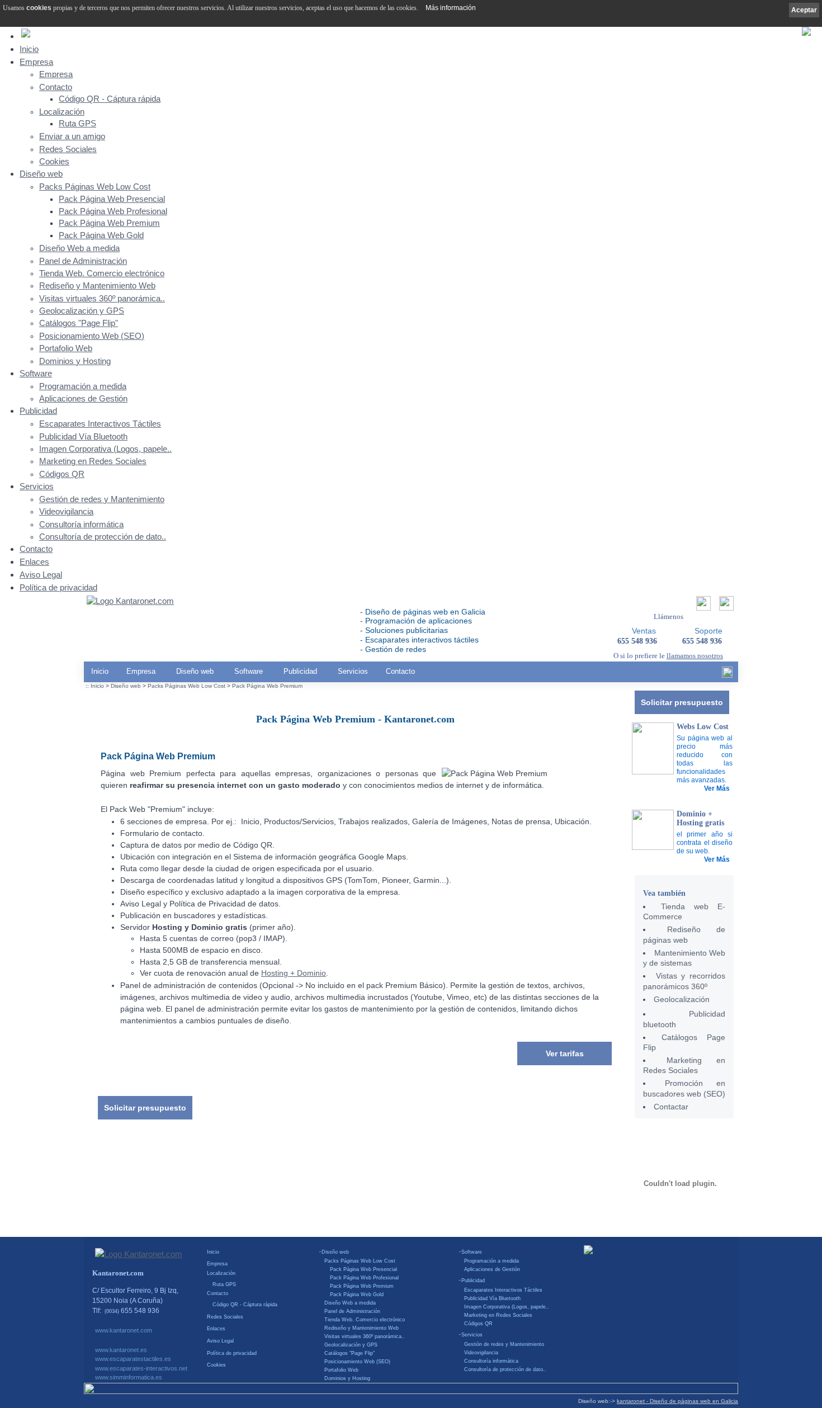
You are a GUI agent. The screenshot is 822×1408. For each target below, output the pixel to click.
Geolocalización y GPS (81, 310)
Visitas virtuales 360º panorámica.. (102, 298)
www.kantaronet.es (121, 1349)
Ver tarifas (565, 1053)
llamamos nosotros (695, 655)
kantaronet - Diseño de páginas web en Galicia (677, 1401)
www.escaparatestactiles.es (133, 1358)
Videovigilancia (66, 511)
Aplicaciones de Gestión (83, 398)
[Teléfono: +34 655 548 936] (725, 606)
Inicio (29, 49)
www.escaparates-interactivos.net (141, 1368)
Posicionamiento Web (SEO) (91, 336)
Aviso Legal (41, 574)
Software (36, 373)
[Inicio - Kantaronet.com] (130, 602)
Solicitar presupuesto (682, 702)
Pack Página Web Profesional (113, 211)
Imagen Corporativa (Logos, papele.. (105, 449)
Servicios (37, 486)
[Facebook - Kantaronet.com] (727, 674)
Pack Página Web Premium (109, 223)
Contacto (55, 87)
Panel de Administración (83, 261)
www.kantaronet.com (123, 1330)
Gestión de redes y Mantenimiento (101, 499)
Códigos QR (61, 474)
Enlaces (34, 561)
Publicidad (38, 410)
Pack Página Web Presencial (112, 199)
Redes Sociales (68, 149)
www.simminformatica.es (128, 1377)
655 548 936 (702, 641)
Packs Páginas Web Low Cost (94, 186)
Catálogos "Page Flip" (78, 323)
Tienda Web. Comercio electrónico (101, 273)
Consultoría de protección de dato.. (102, 536)
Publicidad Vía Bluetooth (83, 436)
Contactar (671, 1106)
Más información (451, 8)
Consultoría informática (81, 524)
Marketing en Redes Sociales (93, 461)
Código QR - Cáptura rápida (109, 99)
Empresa (36, 62)
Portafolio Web (65, 348)
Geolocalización (682, 999)
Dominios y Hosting (75, 361)
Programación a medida (82, 386)
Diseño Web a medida (79, 248)
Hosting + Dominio (293, 973)
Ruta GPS (77, 123)
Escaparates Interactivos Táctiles (100, 423)
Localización (61, 111)
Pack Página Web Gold (101, 235)
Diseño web (41, 173)
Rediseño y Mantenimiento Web (97, 285)
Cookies (54, 161)
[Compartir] (702, 606)
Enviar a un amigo (72, 136)
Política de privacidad (58, 587)
